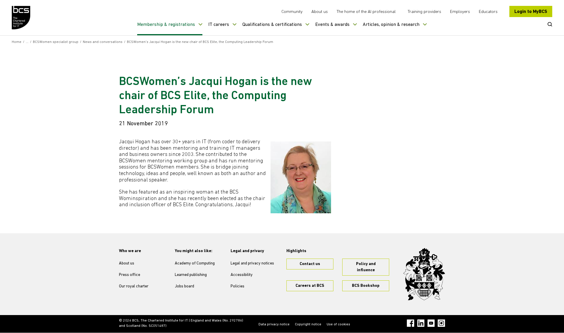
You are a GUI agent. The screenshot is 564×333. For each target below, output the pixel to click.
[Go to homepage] (21, 17)
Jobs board (184, 286)
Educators (488, 12)
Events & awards (332, 24)
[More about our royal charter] (424, 274)
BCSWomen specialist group (55, 42)
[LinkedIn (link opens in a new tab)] (420, 323)
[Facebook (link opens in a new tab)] (410, 323)
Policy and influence (366, 267)
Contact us (310, 264)
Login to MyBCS (530, 11)
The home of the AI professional (366, 12)
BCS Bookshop (366, 286)
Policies (237, 286)
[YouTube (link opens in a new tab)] (431, 323)
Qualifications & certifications (272, 24)
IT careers (218, 24)
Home (16, 42)
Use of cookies (338, 324)
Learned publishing (191, 275)
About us (319, 12)
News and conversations (102, 42)
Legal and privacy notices (252, 263)
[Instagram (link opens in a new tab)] (441, 323)
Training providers (424, 12)
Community (292, 12)
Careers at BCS (310, 286)
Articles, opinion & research (391, 24)
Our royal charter (133, 286)
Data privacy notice (274, 324)
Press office (129, 275)
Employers (460, 12)
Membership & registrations (166, 24)
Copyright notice (308, 324)
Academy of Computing (195, 263)
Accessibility (242, 275)
